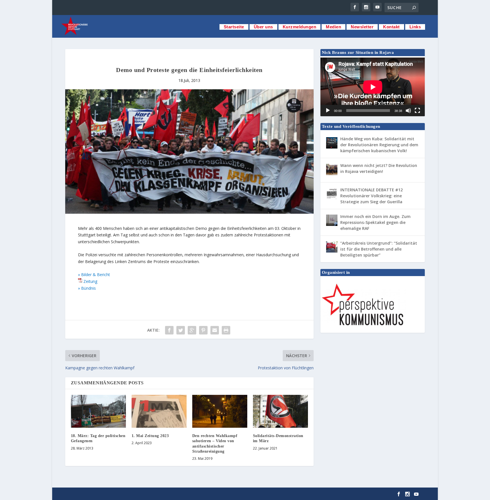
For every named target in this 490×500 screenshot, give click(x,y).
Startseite (234, 26)
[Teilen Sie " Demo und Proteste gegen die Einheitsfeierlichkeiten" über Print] (226, 330)
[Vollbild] (417, 110)
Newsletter (362, 26)
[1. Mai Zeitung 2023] (159, 411)
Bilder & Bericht (95, 274)
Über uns (263, 26)
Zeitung (90, 281)
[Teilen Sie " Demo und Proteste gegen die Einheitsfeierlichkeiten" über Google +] (192, 330)
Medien (333, 26)
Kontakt (391, 26)
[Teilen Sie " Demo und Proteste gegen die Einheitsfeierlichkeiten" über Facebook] (169, 330)
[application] (372, 87)
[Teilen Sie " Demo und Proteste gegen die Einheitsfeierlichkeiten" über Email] (214, 330)
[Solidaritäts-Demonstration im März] (280, 411)
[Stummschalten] (408, 110)
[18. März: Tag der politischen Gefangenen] (98, 411)
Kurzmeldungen (299, 26)
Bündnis (88, 288)
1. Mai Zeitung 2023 (150, 436)
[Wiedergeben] (328, 110)
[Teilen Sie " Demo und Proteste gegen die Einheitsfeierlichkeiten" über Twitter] (180, 330)
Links (415, 26)
